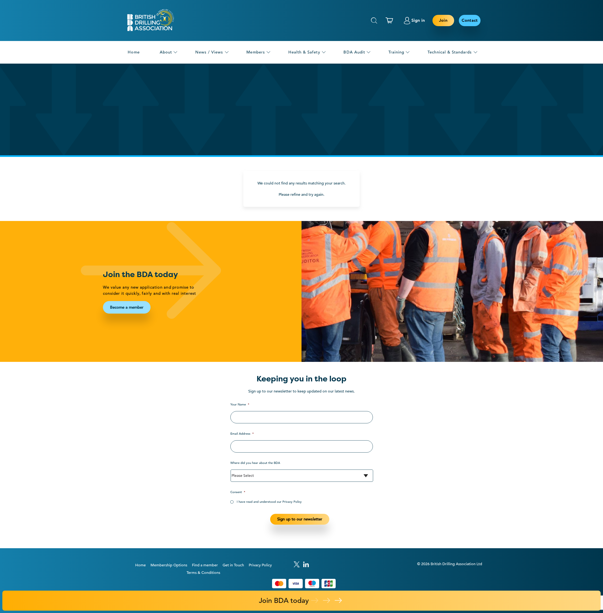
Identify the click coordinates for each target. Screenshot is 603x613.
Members (255, 52)
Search (374, 20)
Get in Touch (233, 565)
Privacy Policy (260, 565)
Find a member (205, 565)
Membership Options (169, 565)
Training (396, 52)
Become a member (126, 307)
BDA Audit (354, 52)
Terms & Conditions (203, 572)
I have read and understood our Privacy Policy (269, 502)
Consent (237, 492)
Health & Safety (304, 52)
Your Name (239, 404)
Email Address (242, 434)
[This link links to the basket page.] (390, 20)
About (166, 52)
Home (133, 52)
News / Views (209, 52)
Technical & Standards (450, 52)
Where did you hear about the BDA (255, 463)
